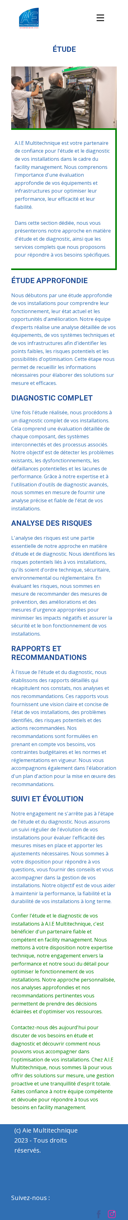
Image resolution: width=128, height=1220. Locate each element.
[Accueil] (28, 17)
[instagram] (112, 1214)
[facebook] (99, 1214)
